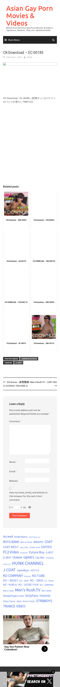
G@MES (28, 557)
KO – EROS (36, 580)
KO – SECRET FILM (28, 584)
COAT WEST (11, 547)
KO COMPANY (13, 575)
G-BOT (50, 552)
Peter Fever (9, 601)
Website (13, 480)
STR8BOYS (44, 601)
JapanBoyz (23, 570)
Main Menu (14, 39)
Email (13, 471)
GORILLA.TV (7, 564)
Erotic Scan (35, 547)
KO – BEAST (10, 580)
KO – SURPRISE (47, 584)
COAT (49, 541)
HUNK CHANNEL (28, 563)
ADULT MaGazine (34, 537)
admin (29, 57)
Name (13, 461)
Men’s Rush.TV (27, 590)
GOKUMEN (50, 558)
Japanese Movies (29, 359)
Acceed (8, 536)
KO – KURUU (10, 584)
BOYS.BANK (11, 542)
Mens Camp (8, 590)
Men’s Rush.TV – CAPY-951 (43, 382)
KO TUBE (38, 576)
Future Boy (36, 552)
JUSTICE (34, 570)
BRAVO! (38, 542)
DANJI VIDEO (24, 547)
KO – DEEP (24, 580)
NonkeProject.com (13, 595)
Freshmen (24, 553)
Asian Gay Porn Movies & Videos (29, 15)
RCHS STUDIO (29, 601)
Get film (39, 557)
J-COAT (19, 363)
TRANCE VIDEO (14, 606)
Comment (15, 421)
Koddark (27, 576)
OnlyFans (31, 595)
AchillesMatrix (21, 536)
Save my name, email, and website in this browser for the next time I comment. (28, 496)
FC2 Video (11, 552)
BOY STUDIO (26, 542)
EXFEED (46, 547)
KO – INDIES (49, 581)
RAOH (19, 601)
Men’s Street (46, 590)
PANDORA (45, 595)
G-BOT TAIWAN (12, 557)
